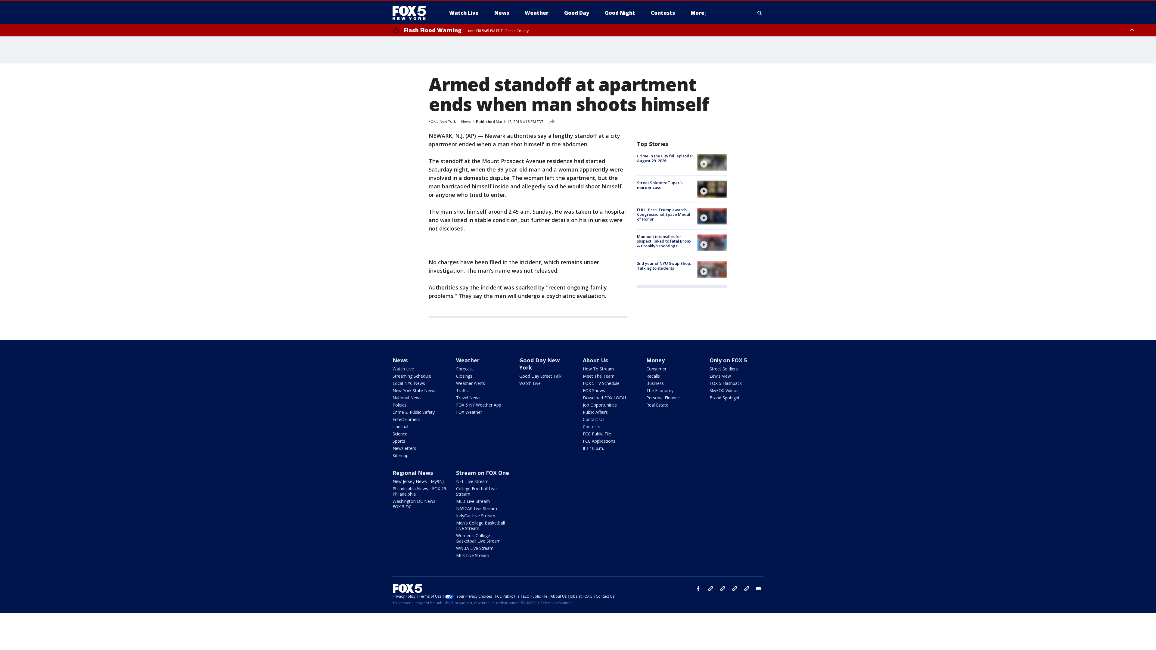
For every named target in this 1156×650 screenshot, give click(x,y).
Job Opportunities (600, 405)
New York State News (414, 390)
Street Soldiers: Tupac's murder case (659, 185)
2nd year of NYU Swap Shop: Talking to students (664, 266)
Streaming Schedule (412, 376)
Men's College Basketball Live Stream (480, 525)
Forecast (464, 369)
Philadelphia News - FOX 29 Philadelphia (419, 491)
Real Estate (657, 405)
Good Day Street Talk (540, 376)
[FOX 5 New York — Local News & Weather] (412, 13)
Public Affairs (595, 412)
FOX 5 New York (442, 121)
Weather (468, 360)
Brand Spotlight (725, 398)
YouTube (734, 588)
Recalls (653, 376)
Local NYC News (409, 383)
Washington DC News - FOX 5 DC (415, 503)
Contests (591, 426)
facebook (698, 588)
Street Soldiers (724, 369)
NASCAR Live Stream (476, 508)
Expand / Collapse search (759, 12)
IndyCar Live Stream (475, 515)
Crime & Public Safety (414, 412)
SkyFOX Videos (724, 390)
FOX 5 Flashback (726, 383)
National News (407, 398)
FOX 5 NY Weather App (478, 405)
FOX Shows (594, 390)
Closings (464, 376)
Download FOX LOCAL (605, 398)
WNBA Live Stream (474, 548)
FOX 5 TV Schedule (601, 383)
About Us (595, 360)
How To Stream (598, 369)
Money (655, 360)
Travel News (468, 398)
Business (655, 383)
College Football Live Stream (476, 491)
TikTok (722, 588)
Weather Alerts (470, 383)
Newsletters (404, 448)
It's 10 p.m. (593, 448)
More (697, 12)
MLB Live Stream (473, 501)
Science (400, 434)
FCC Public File (597, 434)
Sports (399, 441)
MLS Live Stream (472, 555)
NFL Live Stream (472, 481)
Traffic (462, 390)
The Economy (659, 390)
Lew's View (720, 376)
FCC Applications (599, 441)
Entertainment (406, 419)
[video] (712, 162)
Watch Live (403, 369)
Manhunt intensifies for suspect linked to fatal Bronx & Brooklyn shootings (664, 241)
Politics (399, 405)
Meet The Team (598, 376)
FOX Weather (469, 412)
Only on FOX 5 (728, 360)
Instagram (710, 588)
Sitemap (401, 455)
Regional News (413, 472)
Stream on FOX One (482, 472)
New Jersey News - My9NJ (418, 481)
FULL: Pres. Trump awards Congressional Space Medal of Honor (663, 214)
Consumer (656, 369)
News (466, 121)
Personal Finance (663, 398)
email (758, 588)
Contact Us (593, 419)
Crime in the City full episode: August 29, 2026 (665, 158)
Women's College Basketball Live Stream (478, 538)
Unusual (400, 426)
